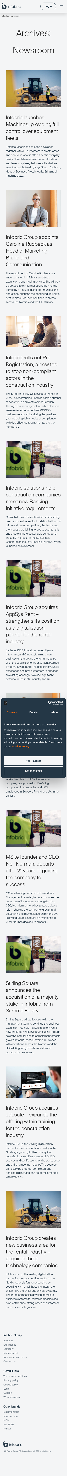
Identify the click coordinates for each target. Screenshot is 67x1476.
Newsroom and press (15, 1357)
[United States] (11, 6)
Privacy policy (10, 1380)
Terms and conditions (15, 1376)
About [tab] (55, 712)
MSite (6, 1420)
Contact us (9, 1361)
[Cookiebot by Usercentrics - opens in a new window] (48, 703)
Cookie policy (10, 1384)
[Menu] (61, 6)
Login (6, 1388)
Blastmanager (11, 1411)
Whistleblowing (11, 1397)
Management (10, 1353)
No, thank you (33, 770)
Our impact (9, 1344)
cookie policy (20, 746)
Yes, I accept (33, 760)
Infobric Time (10, 1416)
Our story (8, 1348)
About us (8, 1340)
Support (7, 1392)
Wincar (7, 1428)
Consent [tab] (12, 712)
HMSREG (8, 1424)
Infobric (5, 16)
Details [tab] (33, 712)
